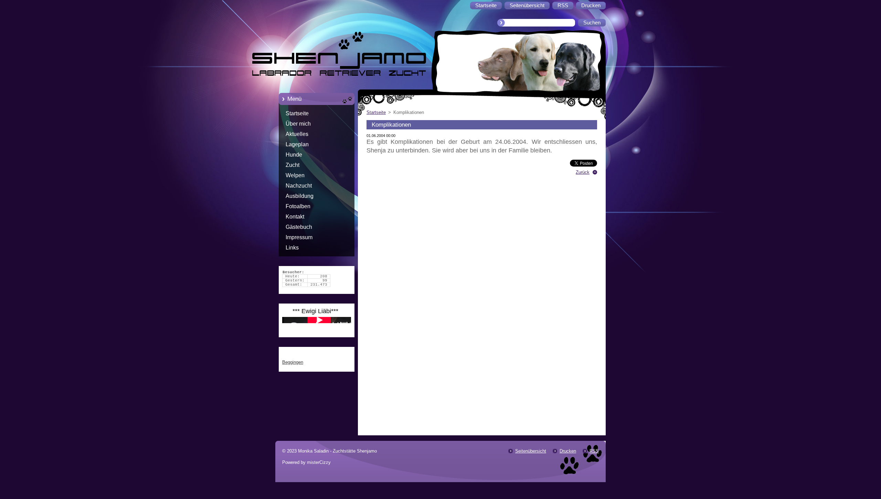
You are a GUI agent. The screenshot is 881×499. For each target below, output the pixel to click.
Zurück (583, 172)
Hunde (294, 155)
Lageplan (297, 144)
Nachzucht (299, 186)
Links (292, 248)
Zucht (292, 165)
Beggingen (292, 362)
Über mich (298, 124)
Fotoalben (298, 206)
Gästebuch (299, 227)
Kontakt (295, 217)
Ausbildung (300, 196)
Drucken (568, 451)
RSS (594, 451)
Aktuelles (297, 134)
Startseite (297, 113)
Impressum (299, 237)
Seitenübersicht (530, 451)
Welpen (295, 175)
